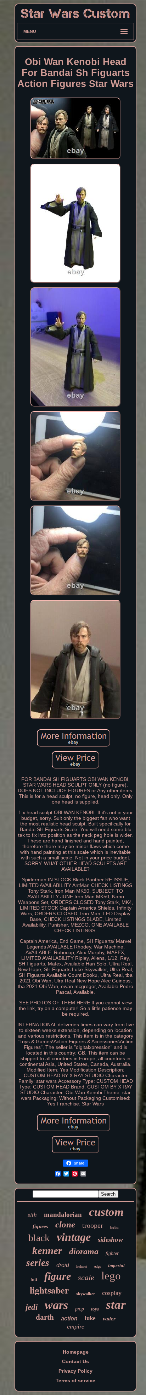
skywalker (85, 1293)
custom (106, 1212)
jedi (32, 1307)
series (37, 1262)
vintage (74, 1237)
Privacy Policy (75, 1371)
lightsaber (49, 1290)
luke (90, 1318)
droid (62, 1265)
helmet (81, 1266)
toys (95, 1309)
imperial (116, 1265)
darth (45, 1317)
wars (56, 1305)
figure (57, 1276)
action (69, 1318)
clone (65, 1224)
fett (33, 1279)
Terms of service (75, 1380)
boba (114, 1227)
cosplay (112, 1292)
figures (40, 1226)
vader (109, 1318)
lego (111, 1275)
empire (75, 1326)
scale (86, 1277)
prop (79, 1309)
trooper (92, 1225)
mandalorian (63, 1214)
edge (97, 1266)
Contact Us (75, 1361)
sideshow (110, 1239)
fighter (112, 1253)
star (116, 1305)
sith (32, 1215)
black (39, 1237)
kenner (47, 1250)
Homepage (76, 1352)
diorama (84, 1251)
